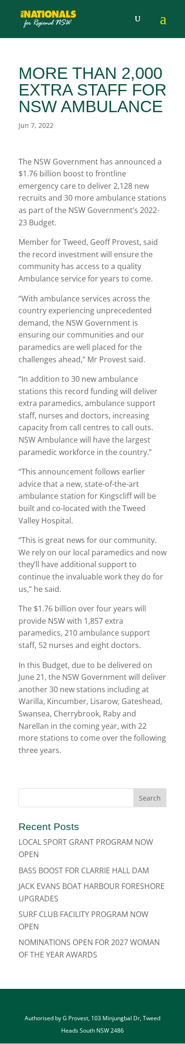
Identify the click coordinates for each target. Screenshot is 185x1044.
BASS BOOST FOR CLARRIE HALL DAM (83, 870)
